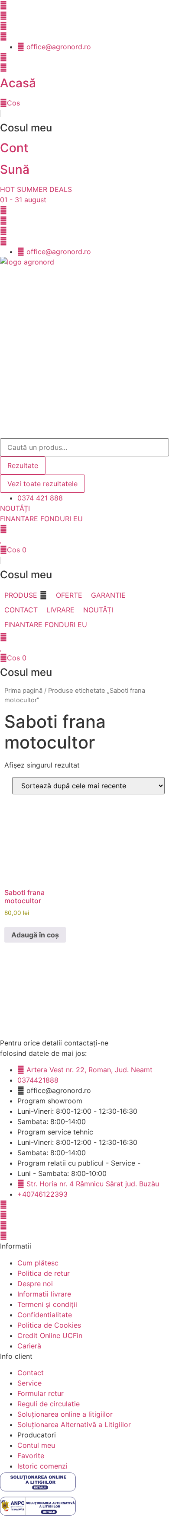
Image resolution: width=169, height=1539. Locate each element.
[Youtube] (3, 15)
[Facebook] (3, 5)
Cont (14, 147)
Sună (14, 169)
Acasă (18, 83)
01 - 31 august (23, 199)
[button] (26, 595)
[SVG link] (84, 1483)
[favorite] (1, 539)
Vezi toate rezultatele (42, 483)
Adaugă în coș (35, 934)
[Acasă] (3, 67)
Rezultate (22, 465)
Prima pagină (23, 691)
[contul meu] (3, 529)
